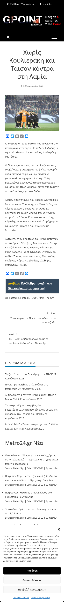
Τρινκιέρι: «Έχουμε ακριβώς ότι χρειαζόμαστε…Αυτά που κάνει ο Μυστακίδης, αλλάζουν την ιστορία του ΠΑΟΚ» (31, 410)
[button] (59, 529)
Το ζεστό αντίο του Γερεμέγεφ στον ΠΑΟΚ (29, 374)
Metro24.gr (18, 468)
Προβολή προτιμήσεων (32, 589)
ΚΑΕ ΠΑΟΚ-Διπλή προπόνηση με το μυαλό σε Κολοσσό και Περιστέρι (28, 339)
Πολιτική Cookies (21, 597)
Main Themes (46, 297)
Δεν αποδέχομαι (32, 580)
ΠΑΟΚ (34, 297)
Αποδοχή (32, 570)
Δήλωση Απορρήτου (40, 597)
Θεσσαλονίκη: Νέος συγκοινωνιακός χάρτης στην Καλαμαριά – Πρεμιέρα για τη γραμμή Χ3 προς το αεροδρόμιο (31, 459)
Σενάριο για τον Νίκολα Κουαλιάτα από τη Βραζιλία (32, 318)
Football (24, 297)
